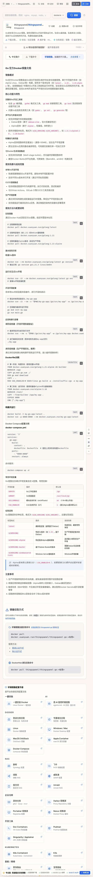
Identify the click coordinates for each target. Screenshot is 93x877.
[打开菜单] (3, 3)
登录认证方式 (18, 648)
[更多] (67, 3)
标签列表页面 (10, 618)
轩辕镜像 (6, 4)
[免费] (88, 438)
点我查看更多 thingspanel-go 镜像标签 (45, 627)
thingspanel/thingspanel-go (24, 4)
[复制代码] (81, 223)
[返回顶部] (88, 451)
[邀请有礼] (88, 442)
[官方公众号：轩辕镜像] (88, 433)
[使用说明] (84, 15)
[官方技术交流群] (88, 429)
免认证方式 (17, 651)
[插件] (88, 446)
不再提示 (78, 47)
